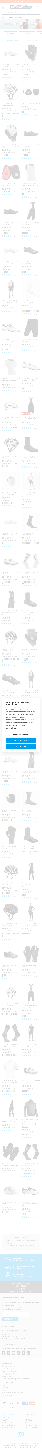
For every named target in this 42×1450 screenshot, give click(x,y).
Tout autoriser (21, 746)
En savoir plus (11, 728)
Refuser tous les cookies (21, 740)
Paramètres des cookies (21, 734)
